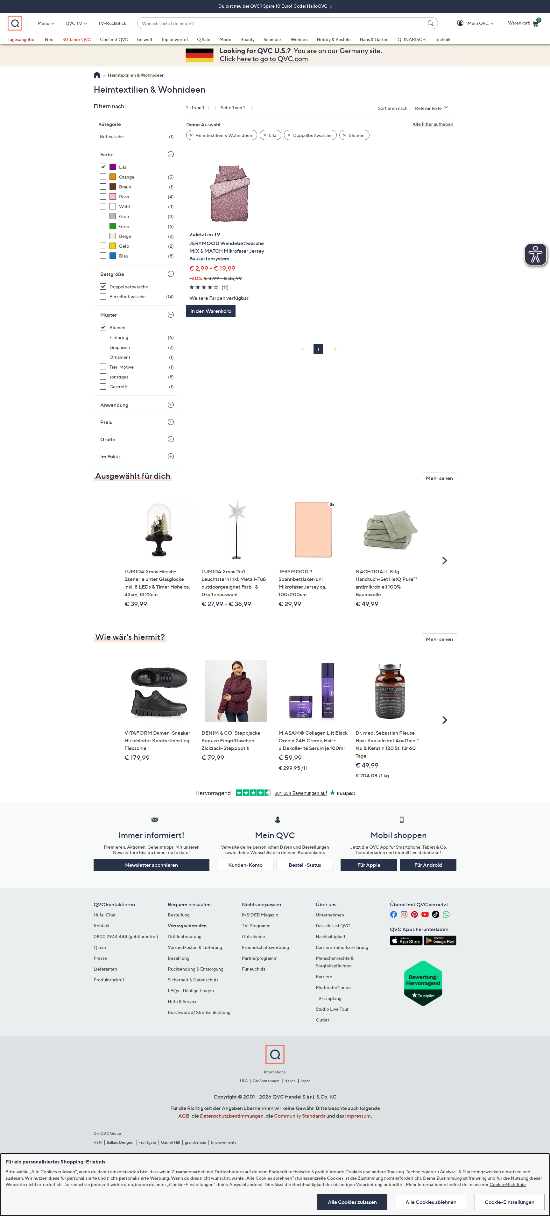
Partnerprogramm (260, 958)
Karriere (324, 976)
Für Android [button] (428, 865)
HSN (98, 1142)
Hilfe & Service (183, 1001)
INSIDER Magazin (260, 914)
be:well (144, 39)
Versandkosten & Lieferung (195, 947)
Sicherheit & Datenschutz (193, 979)
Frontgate (147, 1142)
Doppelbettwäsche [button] (312, 135)
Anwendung (114, 405)
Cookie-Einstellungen (509, 1202)
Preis (106, 422)
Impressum (358, 1116)
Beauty (247, 39)
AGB (183, 1116)
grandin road (195, 1142)
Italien (290, 1080)
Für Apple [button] (368, 865)
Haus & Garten (374, 39)
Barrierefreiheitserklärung (342, 947)
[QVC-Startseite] (97, 75)
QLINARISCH (412, 39)
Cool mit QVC (114, 39)
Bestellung (179, 914)
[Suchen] (432, 23)
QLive (100, 947)
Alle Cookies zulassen (352, 1202)
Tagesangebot (22, 39)
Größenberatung (184, 936)
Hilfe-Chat (105, 914)
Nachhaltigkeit (330, 936)
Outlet (322, 1019)
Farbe (107, 154)
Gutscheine (253, 936)
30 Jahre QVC (76, 39)
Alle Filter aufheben (432, 124)
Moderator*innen (333, 987)
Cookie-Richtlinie (508, 1184)
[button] (469, 23)
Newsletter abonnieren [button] (151, 865)
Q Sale (203, 39)
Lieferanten (105, 969)
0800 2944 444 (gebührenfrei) (126, 936)
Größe (107, 439)
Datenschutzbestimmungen (232, 1116)
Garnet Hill (170, 1142)
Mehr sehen (439, 478)
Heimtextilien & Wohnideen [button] (223, 135)
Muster (108, 315)
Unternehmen (330, 914)
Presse (100, 958)
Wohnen (299, 39)
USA (244, 1080)
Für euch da (253, 969)
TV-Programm (256, 925)
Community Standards (299, 1116)
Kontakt (101, 925)
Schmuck (273, 39)
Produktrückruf (109, 979)
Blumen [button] (356, 135)
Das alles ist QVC (333, 925)
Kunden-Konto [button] (245, 865)
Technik (442, 39)
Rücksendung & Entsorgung (195, 969)
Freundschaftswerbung (265, 947)
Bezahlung (178, 958)
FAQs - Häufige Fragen (191, 990)
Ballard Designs (120, 1142)
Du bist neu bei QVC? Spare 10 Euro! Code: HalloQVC (273, 6)
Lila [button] (272, 135)
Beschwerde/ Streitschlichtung (199, 1012)
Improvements (223, 1142)
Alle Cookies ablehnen (430, 1202)
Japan (305, 1080)
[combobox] (281, 23)
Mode (225, 39)
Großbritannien (266, 1080)
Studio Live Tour (332, 1009)
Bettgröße (112, 274)
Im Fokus (110, 456)
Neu (49, 39)
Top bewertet (174, 39)
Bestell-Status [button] (305, 865)
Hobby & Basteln (334, 39)
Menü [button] (43, 23)
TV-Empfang (329, 998)
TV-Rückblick (112, 23)
